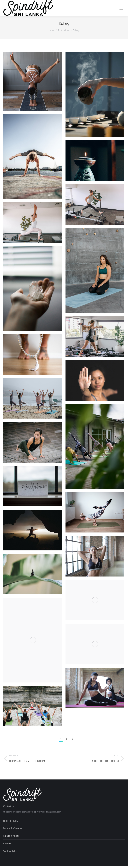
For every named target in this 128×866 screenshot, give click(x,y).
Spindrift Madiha (11, 835)
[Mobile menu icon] (121, 8)
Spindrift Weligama (12, 827)
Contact (7, 843)
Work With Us (10, 851)
